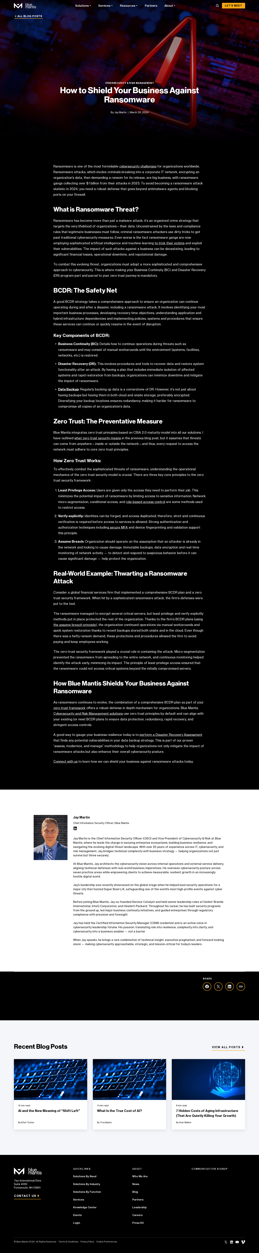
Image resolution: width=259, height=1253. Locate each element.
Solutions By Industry (86, 1184)
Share (241, 986)
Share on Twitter (218, 986)
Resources (127, 5)
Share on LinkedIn (229, 986)
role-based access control (145, 502)
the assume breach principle (74, 625)
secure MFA (118, 527)
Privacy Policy (87, 1241)
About (168, 5)
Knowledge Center (85, 1207)
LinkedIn (231, 1242)
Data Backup (68, 389)
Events (77, 1215)
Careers (137, 1215)
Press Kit (138, 1222)
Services (104, 5)
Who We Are (140, 1176)
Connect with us (65, 761)
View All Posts (226, 1047)
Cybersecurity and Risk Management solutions (88, 713)
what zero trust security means (97, 438)
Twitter (226, 1242)
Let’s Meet (233, 5)
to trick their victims (169, 243)
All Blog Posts (29, 16)
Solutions (82, 5)
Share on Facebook (207, 986)
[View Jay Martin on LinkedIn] (75, 829)
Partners (151, 5)
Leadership (139, 1207)
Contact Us (25, 1196)
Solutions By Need (84, 1176)
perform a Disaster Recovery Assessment (171, 735)
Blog (135, 1191)
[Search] (217, 5)
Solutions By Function (87, 1191)
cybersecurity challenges (137, 166)
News (135, 1184)
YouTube (237, 1242)
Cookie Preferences (106, 1241)
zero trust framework (69, 708)
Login (76, 1222)
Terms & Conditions (68, 1241)
